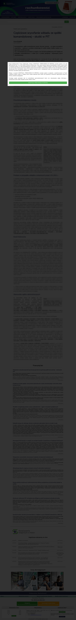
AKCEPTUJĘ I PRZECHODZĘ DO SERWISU (38, 82)
